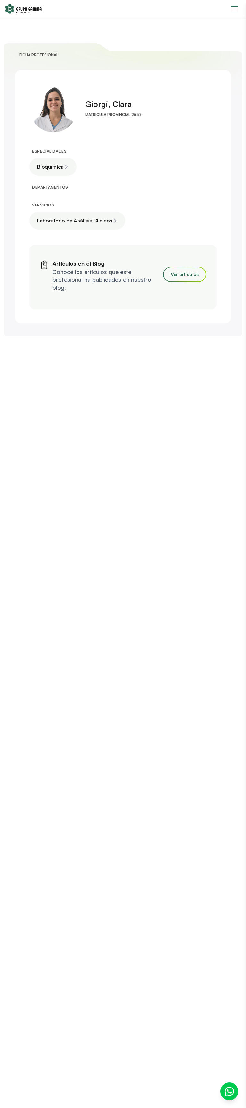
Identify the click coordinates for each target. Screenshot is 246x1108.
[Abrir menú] (234, 8)
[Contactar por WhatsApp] (229, 1091)
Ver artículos (185, 274)
